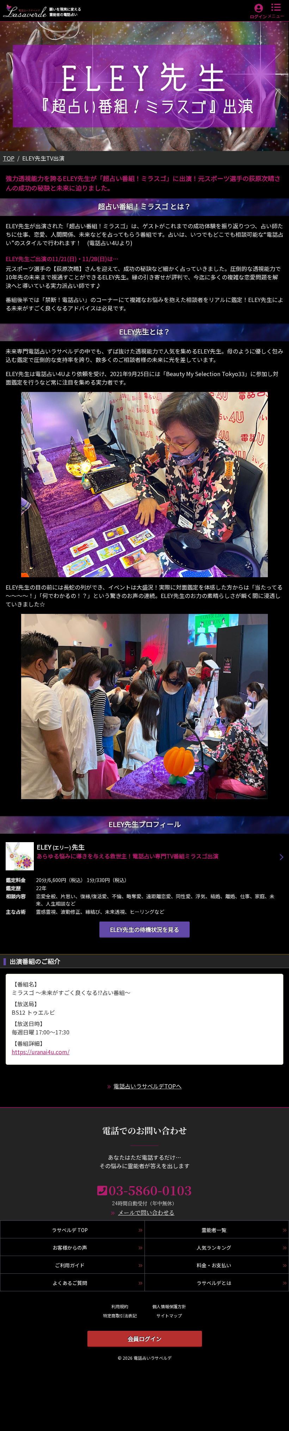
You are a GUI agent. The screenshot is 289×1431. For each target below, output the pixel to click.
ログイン (258, 16)
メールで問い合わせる (146, 1212)
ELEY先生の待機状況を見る (144, 929)
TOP (8, 158)
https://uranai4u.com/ (40, 1051)
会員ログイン (144, 1338)
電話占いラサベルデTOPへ (147, 1086)
